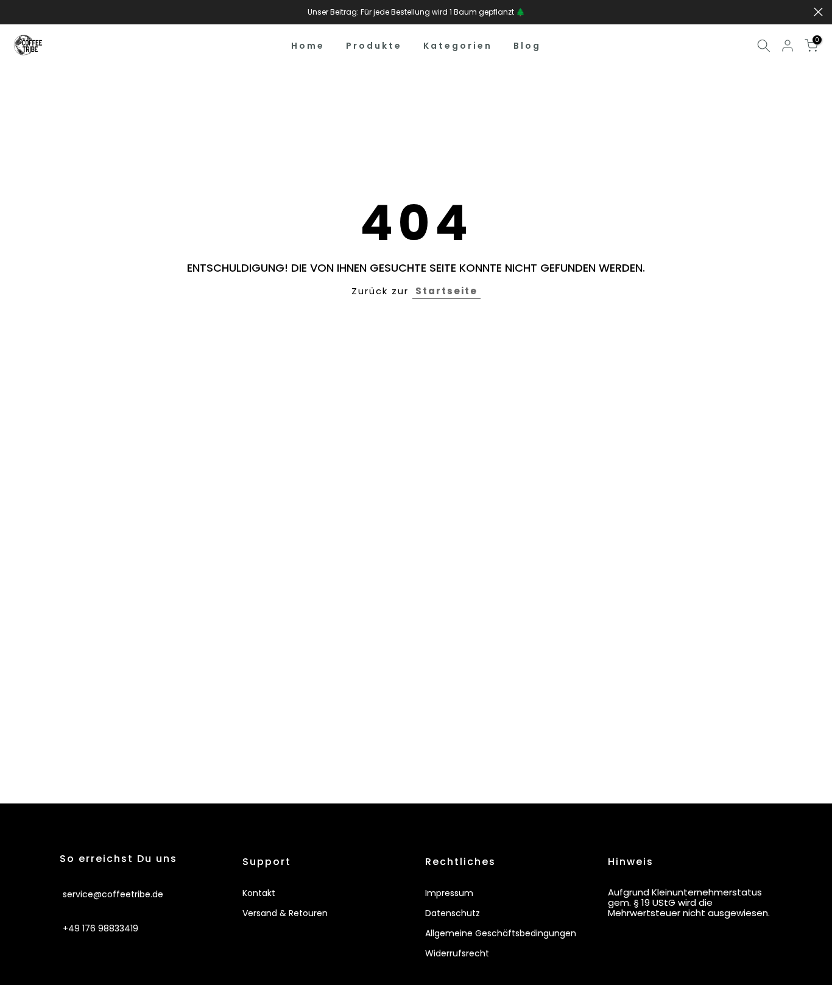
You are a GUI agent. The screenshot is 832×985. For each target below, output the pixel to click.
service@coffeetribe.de (113, 894)
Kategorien (457, 46)
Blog (527, 46)
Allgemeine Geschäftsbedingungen (500, 933)
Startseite (446, 290)
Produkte (374, 46)
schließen (13, 11)
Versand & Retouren (285, 913)
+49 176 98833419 (100, 928)
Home (308, 46)
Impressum (449, 893)
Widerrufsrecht (457, 953)
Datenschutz (452, 913)
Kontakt (258, 893)
